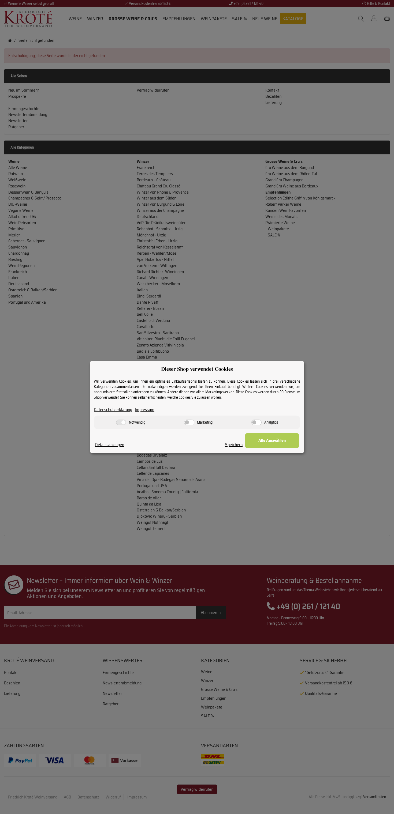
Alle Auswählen (272, 440)
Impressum (144, 410)
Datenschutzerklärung (113, 410)
